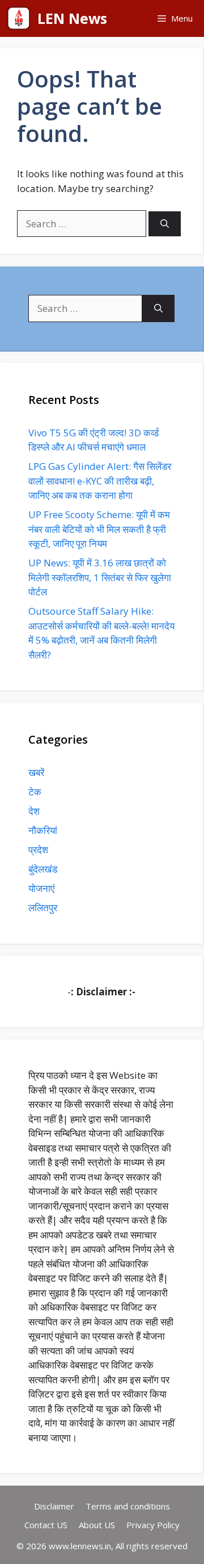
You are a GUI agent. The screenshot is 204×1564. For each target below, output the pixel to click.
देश (34, 811)
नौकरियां (42, 830)
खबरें (36, 772)
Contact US (45, 1524)
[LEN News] (19, 18)
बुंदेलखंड (42, 868)
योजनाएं (41, 888)
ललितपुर (42, 907)
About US (97, 1524)
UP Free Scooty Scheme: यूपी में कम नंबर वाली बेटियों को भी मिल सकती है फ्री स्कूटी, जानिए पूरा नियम (99, 529)
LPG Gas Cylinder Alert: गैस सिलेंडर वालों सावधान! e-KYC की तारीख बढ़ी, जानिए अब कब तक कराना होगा (99, 481)
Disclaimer (54, 1506)
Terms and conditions (128, 1506)
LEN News (72, 18)
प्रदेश (38, 849)
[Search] (164, 224)
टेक (34, 791)
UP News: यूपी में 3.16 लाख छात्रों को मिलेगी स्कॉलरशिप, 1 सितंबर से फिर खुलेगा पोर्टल (99, 577)
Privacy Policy (153, 1524)
